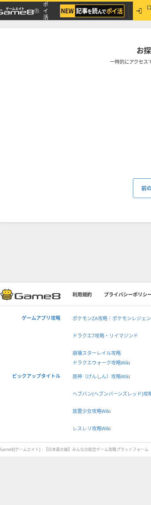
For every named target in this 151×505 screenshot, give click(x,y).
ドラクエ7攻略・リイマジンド (105, 335)
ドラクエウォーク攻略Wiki (101, 362)
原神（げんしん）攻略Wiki (101, 376)
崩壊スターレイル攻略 (96, 353)
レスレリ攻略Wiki (91, 428)
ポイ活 (45, 10)
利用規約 (82, 294)
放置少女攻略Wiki (91, 411)
